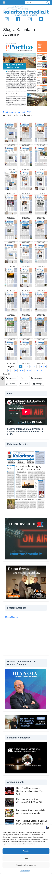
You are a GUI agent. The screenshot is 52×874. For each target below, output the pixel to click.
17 (34, 370)
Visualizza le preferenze (26, 865)
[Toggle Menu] (4, 3)
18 (37, 370)
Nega (26, 858)
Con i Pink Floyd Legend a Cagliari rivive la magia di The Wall (29, 791)
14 (23, 370)
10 (9, 370)
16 (30, 370)
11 (12, 370)
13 (19, 370)
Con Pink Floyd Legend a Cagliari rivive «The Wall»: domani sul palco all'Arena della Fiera (31, 824)
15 (26, 370)
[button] (48, 827)
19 (41, 370)
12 (16, 370)
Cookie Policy (25, 871)
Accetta (26, 851)
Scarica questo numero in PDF (17, 112)
